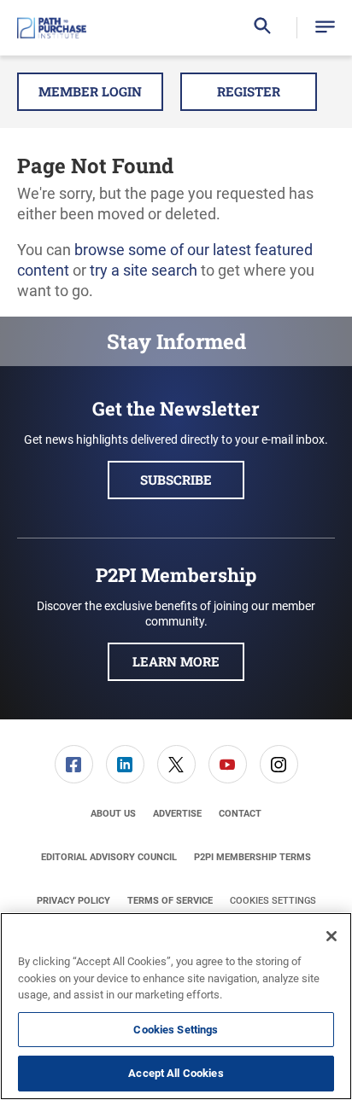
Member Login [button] (90, 91)
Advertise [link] (177, 813)
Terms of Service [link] (170, 900)
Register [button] (248, 91)
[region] (176, 1006)
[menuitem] (73, 764)
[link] (74, 764)
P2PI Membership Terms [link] (252, 857)
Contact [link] (240, 813)
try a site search (143, 270)
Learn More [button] (176, 661)
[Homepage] (51, 28)
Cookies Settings (273, 900)
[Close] (331, 936)
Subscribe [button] (176, 479)
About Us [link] (113, 813)
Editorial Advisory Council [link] (109, 857)
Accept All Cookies (175, 1073)
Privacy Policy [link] (73, 900)
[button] (325, 27)
